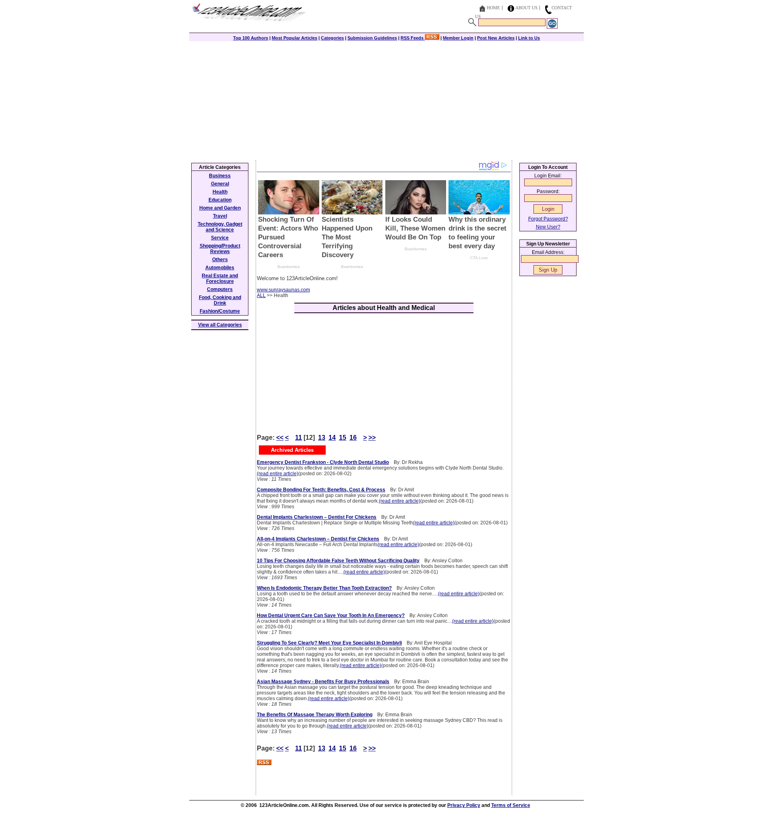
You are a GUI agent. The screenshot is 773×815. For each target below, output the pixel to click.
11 (298, 437)
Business (220, 176)
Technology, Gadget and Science (220, 227)
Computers (220, 289)
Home (493, 7)
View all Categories (220, 325)
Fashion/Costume (220, 311)
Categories (332, 37)
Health (220, 192)
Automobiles (219, 267)
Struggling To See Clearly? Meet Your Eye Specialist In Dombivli (329, 643)
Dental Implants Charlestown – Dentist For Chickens (316, 517)
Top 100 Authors (250, 37)
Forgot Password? (548, 219)
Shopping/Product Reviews (220, 248)
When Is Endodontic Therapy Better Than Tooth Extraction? (324, 588)
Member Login (458, 37)
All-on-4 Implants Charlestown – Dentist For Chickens (318, 539)
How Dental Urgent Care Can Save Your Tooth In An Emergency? (331, 615)
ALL (261, 295)
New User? (548, 227)
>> (372, 437)
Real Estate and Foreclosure (220, 278)
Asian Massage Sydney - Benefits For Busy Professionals (323, 681)
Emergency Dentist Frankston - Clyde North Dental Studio (323, 462)
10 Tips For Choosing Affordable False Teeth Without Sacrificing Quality (338, 560)
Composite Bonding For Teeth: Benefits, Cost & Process (321, 490)
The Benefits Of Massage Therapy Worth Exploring (314, 714)
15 (342, 437)
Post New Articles (496, 37)
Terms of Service (510, 805)
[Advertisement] (386, 99)
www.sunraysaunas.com (283, 290)
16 (353, 437)
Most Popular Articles (294, 37)
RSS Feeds (413, 37)
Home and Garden (220, 208)
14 (332, 437)
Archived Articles (292, 450)
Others (220, 259)
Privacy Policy (463, 805)
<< (279, 437)
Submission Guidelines (372, 37)
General (220, 184)
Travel (220, 216)
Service (220, 238)
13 (321, 437)
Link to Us (529, 37)
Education (220, 200)
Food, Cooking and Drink (220, 300)
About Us (526, 7)
